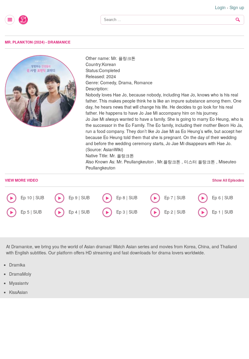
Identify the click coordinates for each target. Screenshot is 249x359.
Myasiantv (19, 283)
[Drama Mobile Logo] (23, 20)
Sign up (237, 7)
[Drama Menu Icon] (10, 20)
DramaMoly (20, 274)
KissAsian (18, 292)
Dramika (17, 265)
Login (220, 7)
